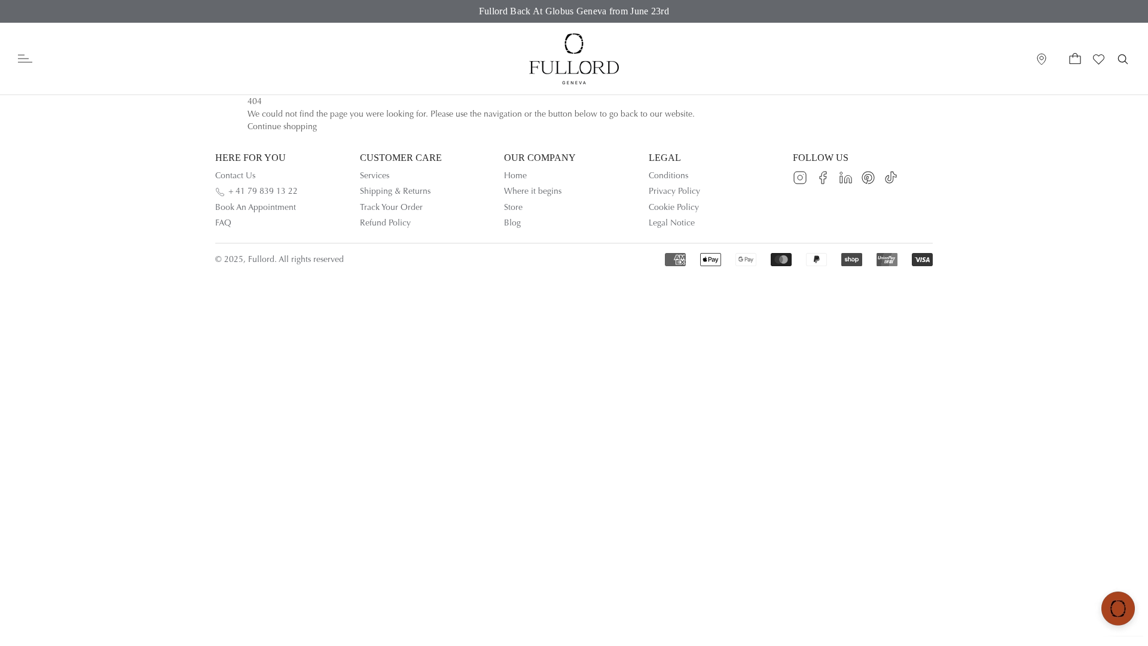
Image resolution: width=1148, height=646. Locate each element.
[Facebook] (823, 177)
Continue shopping (282, 126)
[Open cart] (1075, 59)
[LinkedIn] (845, 177)
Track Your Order (391, 207)
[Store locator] (1041, 59)
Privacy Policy (674, 191)
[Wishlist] (1099, 59)
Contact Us (235, 175)
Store (513, 207)
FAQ (223, 223)
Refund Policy (385, 223)
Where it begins (532, 191)
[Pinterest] (868, 177)
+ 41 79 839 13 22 (263, 191)
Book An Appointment (255, 207)
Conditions (668, 175)
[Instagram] (800, 177)
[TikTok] (891, 177)
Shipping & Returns (395, 191)
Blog (512, 223)
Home (515, 175)
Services (374, 175)
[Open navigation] (25, 59)
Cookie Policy (674, 207)
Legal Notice (672, 223)
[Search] (1123, 59)
